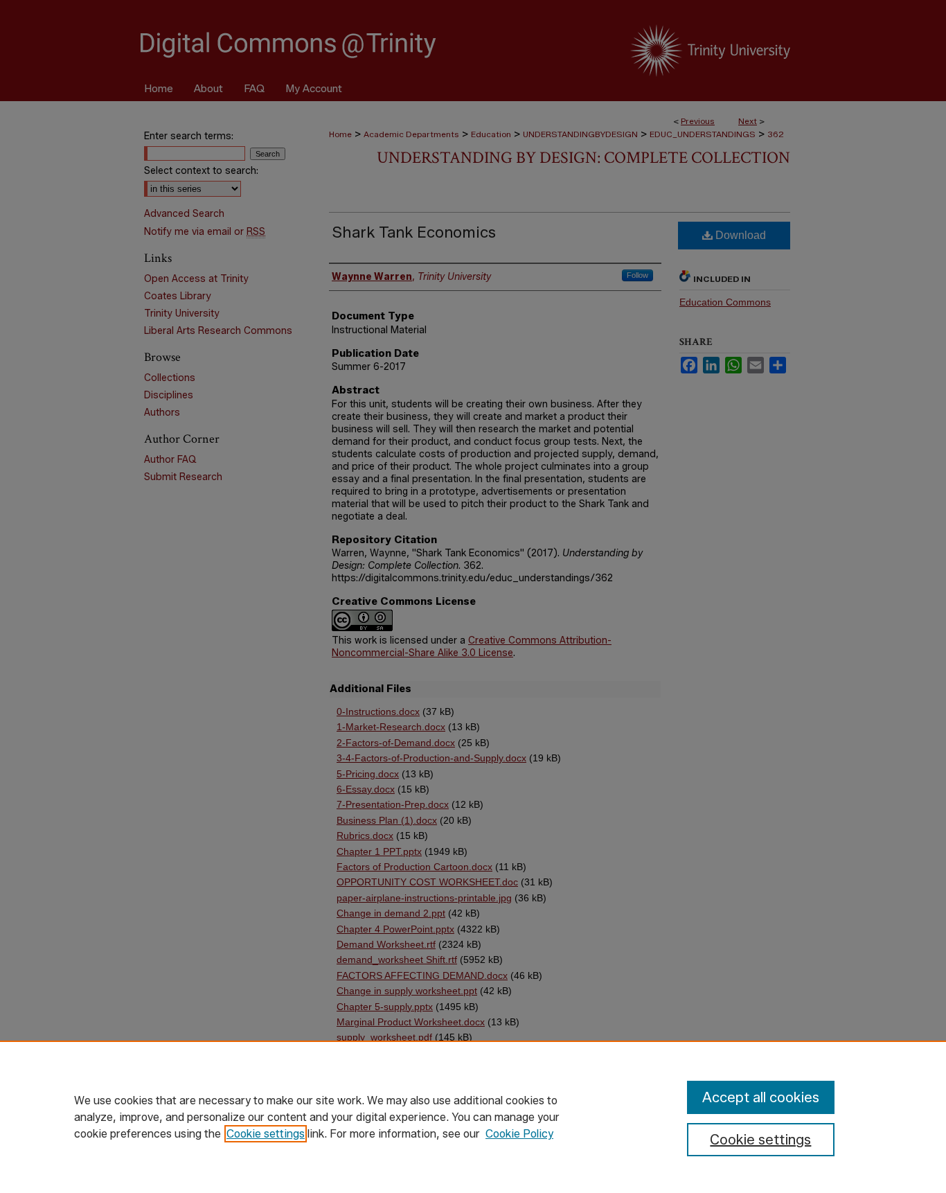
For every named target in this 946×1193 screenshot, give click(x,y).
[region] (473, 1117)
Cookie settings (265, 1133)
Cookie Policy (519, 1133)
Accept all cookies (760, 1097)
